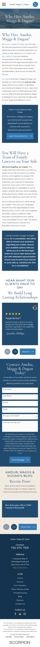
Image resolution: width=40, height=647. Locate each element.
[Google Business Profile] (20, 614)
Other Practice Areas (20, 589)
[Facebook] (15, 614)
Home (20, 578)
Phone (5, 403)
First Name (7, 389)
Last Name (7, 396)
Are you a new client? (11, 416)
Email (5, 409)
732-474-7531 (20, 547)
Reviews (20, 600)
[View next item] (15, 352)
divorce (23, 53)
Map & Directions (20, 568)
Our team (6, 79)
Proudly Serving (20, 593)
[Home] (19, 4)
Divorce (20, 582)
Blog (20, 596)
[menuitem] (9, 637)
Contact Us (20, 604)
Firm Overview (20, 585)
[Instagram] (24, 614)
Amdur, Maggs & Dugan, (14, 44)
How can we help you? (12, 422)
